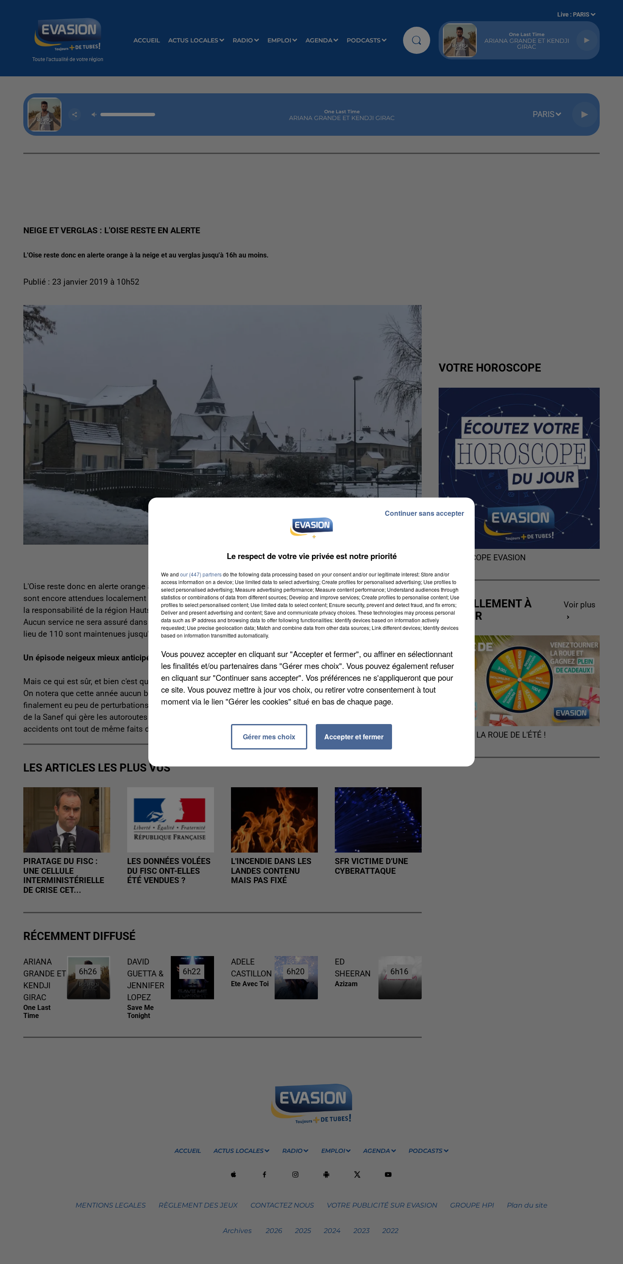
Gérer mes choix (269, 736)
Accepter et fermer (354, 736)
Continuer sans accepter (424, 513)
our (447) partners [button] (201, 574)
